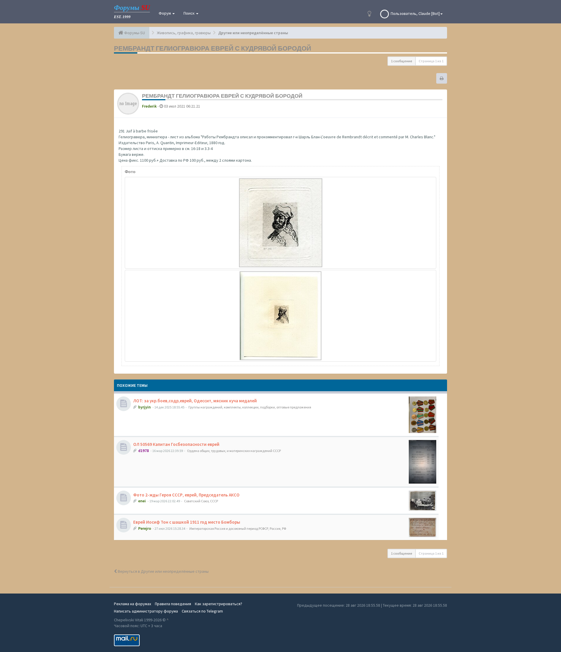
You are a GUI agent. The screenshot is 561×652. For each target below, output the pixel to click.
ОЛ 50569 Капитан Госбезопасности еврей (176, 444)
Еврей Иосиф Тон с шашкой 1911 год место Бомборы (186, 522)
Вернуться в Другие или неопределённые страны (163, 571)
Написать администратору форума (146, 611)
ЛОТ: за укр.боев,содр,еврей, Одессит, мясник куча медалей (195, 400)
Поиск (189, 13)
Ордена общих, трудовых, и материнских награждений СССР (234, 451)
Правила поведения (173, 603)
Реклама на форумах (132, 603)
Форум (165, 13)
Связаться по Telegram (202, 611)
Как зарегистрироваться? (218, 603)
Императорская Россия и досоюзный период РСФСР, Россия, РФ (237, 528)
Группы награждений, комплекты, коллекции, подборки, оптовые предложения (249, 407)
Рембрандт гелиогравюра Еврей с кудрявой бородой (212, 48)
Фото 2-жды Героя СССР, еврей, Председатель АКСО (186, 495)
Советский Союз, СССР (201, 501)
